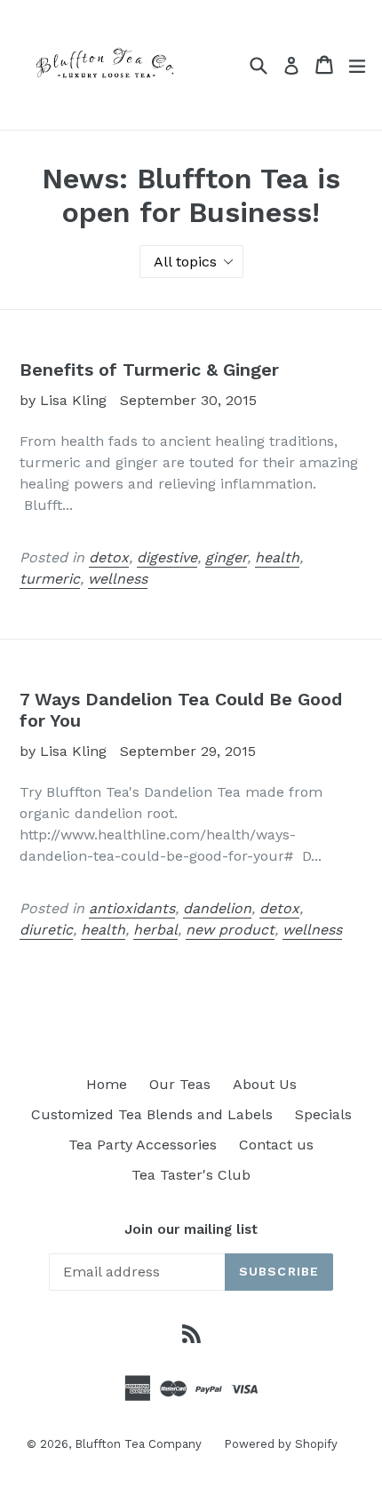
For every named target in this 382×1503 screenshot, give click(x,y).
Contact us (276, 1144)
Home (106, 1084)
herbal (155, 929)
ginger (226, 557)
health (277, 557)
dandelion (217, 908)
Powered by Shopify (281, 1444)
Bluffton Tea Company (138, 1444)
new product (230, 929)
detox (109, 557)
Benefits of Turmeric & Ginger (149, 369)
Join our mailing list (191, 1229)
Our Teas (180, 1084)
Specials (323, 1114)
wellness (117, 578)
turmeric (50, 578)
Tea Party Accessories (142, 1144)
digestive (167, 557)
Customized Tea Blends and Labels (152, 1114)
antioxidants (132, 908)
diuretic (46, 929)
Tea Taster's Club (191, 1174)
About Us (265, 1084)
